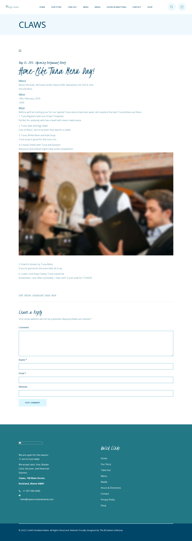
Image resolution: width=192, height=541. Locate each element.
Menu (104, 476)
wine (53, 295)
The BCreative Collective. (111, 530)
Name (23, 359)
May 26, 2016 (26, 62)
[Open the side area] (182, 7)
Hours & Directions (111, 487)
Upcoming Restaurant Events (51, 62)
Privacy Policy (108, 499)
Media (104, 481)
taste (47, 295)
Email (22, 373)
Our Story (106, 464)
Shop (103, 505)
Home (104, 458)
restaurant (38, 295)
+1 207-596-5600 (31, 490)
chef (21, 295)
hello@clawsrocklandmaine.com (36, 499)
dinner (27, 295)
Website (23, 386)
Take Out (106, 470)
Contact (105, 493)
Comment (24, 327)
